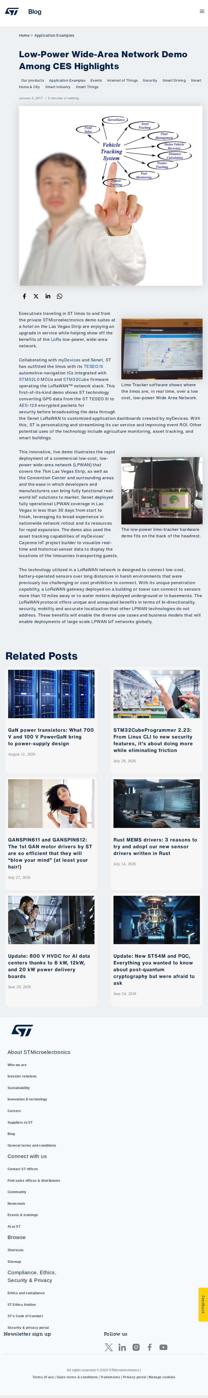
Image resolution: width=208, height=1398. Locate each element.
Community (17, 1192)
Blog (11, 1134)
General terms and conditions (32, 1145)
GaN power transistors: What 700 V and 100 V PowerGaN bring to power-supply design (51, 736)
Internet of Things (122, 80)
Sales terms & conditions (77, 1377)
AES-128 (28, 405)
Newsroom (16, 1204)
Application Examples (67, 80)
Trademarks (110, 1377)
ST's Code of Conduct (25, 1316)
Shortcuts (16, 1250)
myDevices (69, 360)
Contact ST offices (23, 1169)
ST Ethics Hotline (22, 1305)
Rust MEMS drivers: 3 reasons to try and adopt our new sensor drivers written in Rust (155, 846)
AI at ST (14, 1227)
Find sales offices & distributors (34, 1181)
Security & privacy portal (28, 1328)
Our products (32, 80)
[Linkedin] (48, 296)
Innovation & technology (27, 1099)
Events (96, 80)
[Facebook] (24, 296)
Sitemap (14, 1262)
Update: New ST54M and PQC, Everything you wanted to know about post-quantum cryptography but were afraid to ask (154, 969)
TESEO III (93, 366)
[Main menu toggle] (202, 11)
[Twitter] (36, 296)
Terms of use (43, 1377)
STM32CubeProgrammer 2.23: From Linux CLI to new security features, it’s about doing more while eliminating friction (153, 740)
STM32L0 (29, 379)
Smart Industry (57, 86)
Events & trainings (23, 1215)
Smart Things (87, 86)
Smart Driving (174, 80)
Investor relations (22, 1076)
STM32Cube (76, 379)
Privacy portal (134, 1377)
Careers (14, 1111)
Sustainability (19, 1088)
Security (150, 80)
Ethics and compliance (26, 1293)
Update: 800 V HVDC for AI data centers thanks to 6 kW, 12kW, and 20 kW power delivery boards (49, 966)
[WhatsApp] (59, 296)
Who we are (17, 1065)
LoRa (56, 339)
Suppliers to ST (20, 1122)
